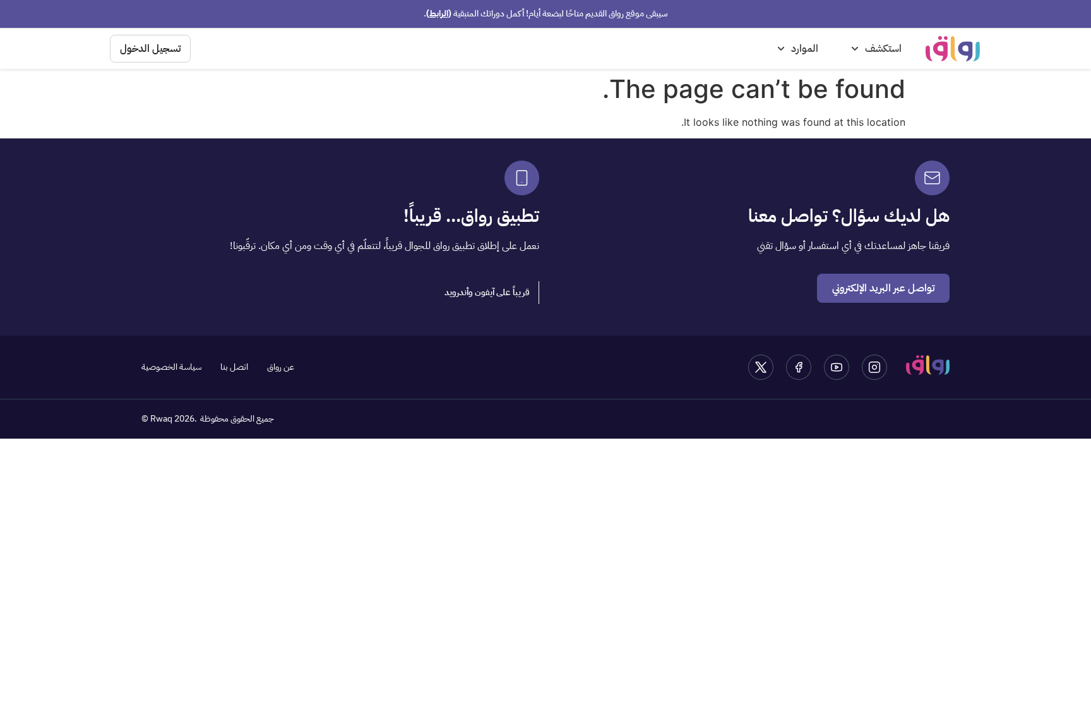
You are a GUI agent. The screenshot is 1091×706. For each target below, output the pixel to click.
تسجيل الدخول (150, 48)
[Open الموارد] (781, 48)
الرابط (438, 13)
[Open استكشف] (855, 48)
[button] (487, 292)
